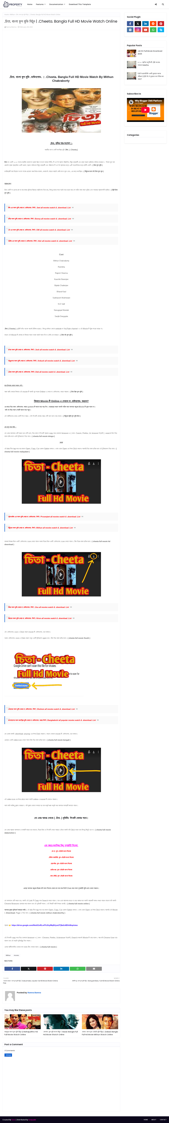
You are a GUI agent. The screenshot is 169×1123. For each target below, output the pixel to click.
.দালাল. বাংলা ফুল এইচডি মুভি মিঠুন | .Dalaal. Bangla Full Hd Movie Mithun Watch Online (100, 1033)
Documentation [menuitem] (56, 4)
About (153, 1120)
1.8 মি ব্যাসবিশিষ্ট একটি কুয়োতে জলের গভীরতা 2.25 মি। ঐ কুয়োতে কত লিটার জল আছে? (151, 76)
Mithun (12, 14)
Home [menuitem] (29, 4)
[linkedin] (145, 23)
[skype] (161, 29)
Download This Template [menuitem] (80, 4)
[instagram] (138, 29)
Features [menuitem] (40, 4)
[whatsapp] (153, 29)
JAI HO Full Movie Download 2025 (150, 52)
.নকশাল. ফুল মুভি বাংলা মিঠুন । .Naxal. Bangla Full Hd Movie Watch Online (60, 1033)
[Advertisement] (61, 54)
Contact (163, 1120)
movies (16, 955)
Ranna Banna (11, 27)
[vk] (130, 29)
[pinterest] (161, 23)
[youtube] (145, 29)
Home (6, 14)
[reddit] (153, 23)
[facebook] (130, 23)
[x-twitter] (138, 23)
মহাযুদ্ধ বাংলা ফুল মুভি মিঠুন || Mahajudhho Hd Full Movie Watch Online (21, 1033)
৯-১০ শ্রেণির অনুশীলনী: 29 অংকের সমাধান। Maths (149, 63)
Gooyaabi (32, 1120)
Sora (13, 1120)
